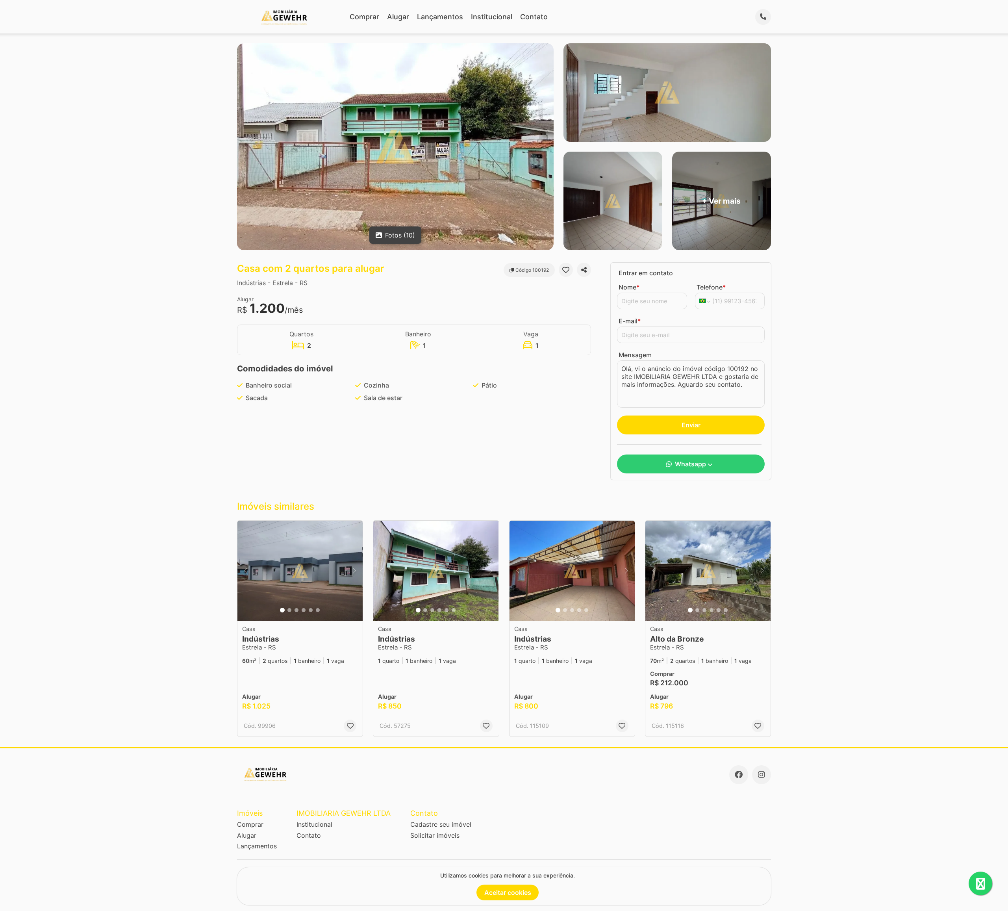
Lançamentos (440, 17)
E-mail (630, 321)
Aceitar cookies (507, 892)
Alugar (398, 17)
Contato (534, 17)
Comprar (364, 17)
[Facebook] (738, 774)
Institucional (491, 17)
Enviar (691, 425)
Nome (629, 287)
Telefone (711, 287)
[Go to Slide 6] (318, 610)
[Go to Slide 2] (289, 610)
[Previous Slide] (245, 571)
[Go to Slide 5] (311, 610)
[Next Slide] (354, 571)
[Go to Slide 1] (282, 610)
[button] (300, 571)
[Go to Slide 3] (296, 610)
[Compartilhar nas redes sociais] (584, 270)
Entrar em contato (646, 273)
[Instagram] (761, 774)
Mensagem (635, 355)
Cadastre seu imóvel (440, 824)
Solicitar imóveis (435, 835)
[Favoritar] (566, 270)
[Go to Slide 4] (304, 610)
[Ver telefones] (763, 17)
